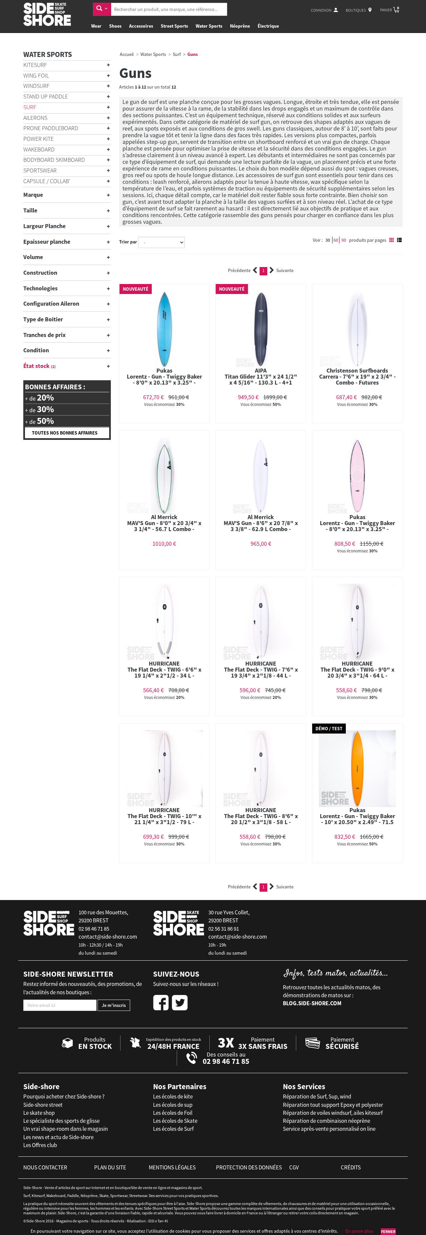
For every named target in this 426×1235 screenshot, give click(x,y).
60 (335, 240)
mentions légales (172, 1167)
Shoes (115, 26)
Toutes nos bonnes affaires (65, 433)
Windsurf (36, 86)
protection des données (249, 1167)
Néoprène (240, 26)
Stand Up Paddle (45, 96)
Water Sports (209, 26)
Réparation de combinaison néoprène (326, 1120)
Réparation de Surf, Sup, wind (317, 1096)
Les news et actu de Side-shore (58, 1137)
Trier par (128, 242)
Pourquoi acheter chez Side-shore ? (64, 1096)
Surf (29, 107)
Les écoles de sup (172, 1104)
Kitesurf (35, 65)
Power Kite (38, 139)
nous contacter (45, 1167)
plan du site (110, 1167)
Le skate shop (39, 1112)
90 (343, 240)
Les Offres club (40, 1145)
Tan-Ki (162, 1220)
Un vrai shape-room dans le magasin (65, 1128)
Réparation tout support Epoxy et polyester (333, 1104)
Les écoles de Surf (173, 1128)
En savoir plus (359, 1231)
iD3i (151, 1220)
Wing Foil (36, 75)
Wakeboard (39, 149)
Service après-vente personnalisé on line (329, 1128)
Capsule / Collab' (46, 181)
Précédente (239, 270)
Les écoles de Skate (175, 1120)
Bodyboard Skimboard (54, 159)
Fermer (388, 1231)
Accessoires (141, 26)
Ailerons (35, 118)
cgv (294, 1167)
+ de (39, 397)
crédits (351, 1167)
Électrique (268, 26)
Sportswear (40, 170)
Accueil (127, 54)
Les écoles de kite (173, 1096)
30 (327, 240)
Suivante (285, 270)
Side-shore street (43, 1104)
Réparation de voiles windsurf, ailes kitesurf (333, 1112)
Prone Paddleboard (50, 128)
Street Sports (174, 26)
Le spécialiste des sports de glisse (61, 1120)
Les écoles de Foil (172, 1112)
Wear (96, 26)
